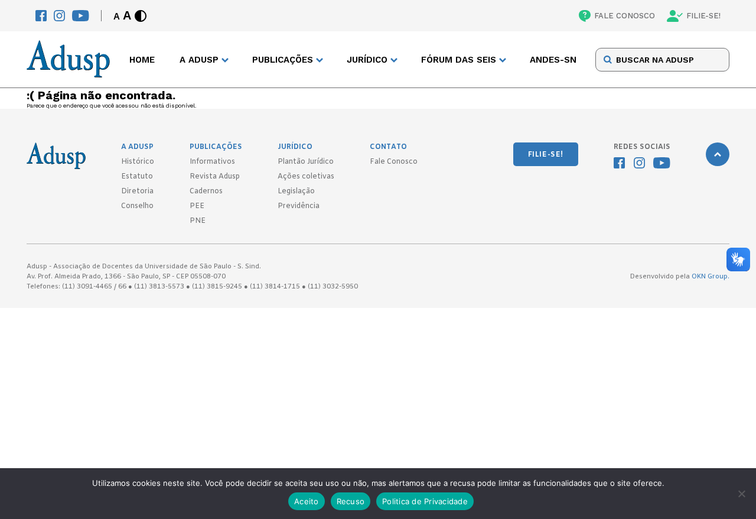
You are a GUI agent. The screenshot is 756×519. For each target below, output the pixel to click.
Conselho (137, 206)
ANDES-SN (553, 59)
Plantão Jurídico (306, 162)
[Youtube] (80, 15)
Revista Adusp (215, 176)
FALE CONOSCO (624, 15)
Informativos (212, 162)
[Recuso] (741, 493)
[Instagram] (59, 15)
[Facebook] (41, 15)
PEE (197, 206)
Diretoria (137, 191)
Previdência (299, 206)
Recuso (351, 501)
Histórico (137, 162)
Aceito (306, 501)
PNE (198, 221)
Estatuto (137, 176)
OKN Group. (710, 277)
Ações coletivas (306, 176)
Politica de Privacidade (425, 501)
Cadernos (206, 191)
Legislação (296, 191)
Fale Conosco (394, 162)
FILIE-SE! (703, 15)
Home (142, 59)
